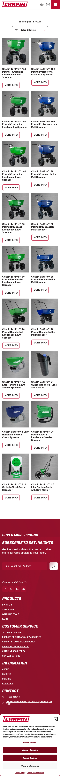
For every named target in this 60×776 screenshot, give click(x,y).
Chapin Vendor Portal (14, 651)
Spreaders (8, 609)
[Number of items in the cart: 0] (42, 5)
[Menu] (55, 4)
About (5, 669)
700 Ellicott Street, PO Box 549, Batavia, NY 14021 (29, 703)
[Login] (47, 5)
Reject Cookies (30, 757)
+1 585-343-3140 (13, 697)
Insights (6, 679)
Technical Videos (11, 632)
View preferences (30, 765)
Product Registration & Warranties (21, 637)
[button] (55, 719)
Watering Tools (10, 614)
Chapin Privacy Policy (35, 773)
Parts (5, 619)
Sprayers (7, 605)
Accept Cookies (30, 749)
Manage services (29, 742)
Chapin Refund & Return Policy (19, 642)
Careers (6, 674)
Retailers (7, 683)
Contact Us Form (11, 656)
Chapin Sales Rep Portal (15, 646)
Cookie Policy (20, 773)
